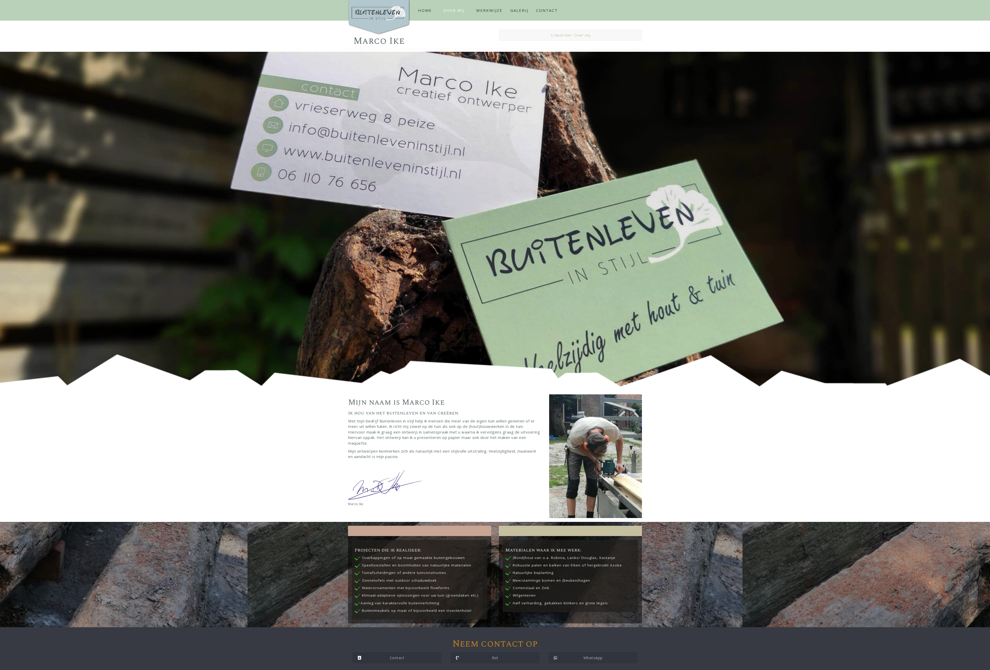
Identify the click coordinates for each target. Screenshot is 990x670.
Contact (547, 10)
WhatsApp (593, 657)
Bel (495, 657)
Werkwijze (489, 10)
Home (425, 10)
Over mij (454, 10)
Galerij (519, 10)
